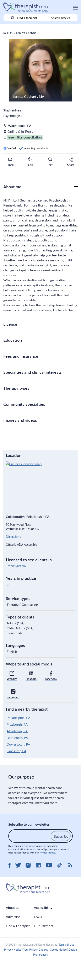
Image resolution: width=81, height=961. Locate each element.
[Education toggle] (76, 340)
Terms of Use (66, 944)
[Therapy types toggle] (76, 388)
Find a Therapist (18, 925)
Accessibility (43, 907)
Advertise (13, 916)
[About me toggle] (76, 186)
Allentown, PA (17, 730)
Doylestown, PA (18, 744)
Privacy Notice (47, 852)
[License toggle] (76, 324)
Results (7, 33)
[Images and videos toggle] (76, 420)
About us (12, 907)
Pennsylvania (16, 565)
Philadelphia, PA (18, 717)
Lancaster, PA (16, 750)
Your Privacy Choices (35, 949)
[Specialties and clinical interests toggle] (76, 372)
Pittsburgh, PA (17, 724)
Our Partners (43, 925)
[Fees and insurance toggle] (76, 356)
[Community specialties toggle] (76, 404)
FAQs (38, 916)
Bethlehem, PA (17, 737)
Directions (13, 536)
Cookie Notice (58, 949)
